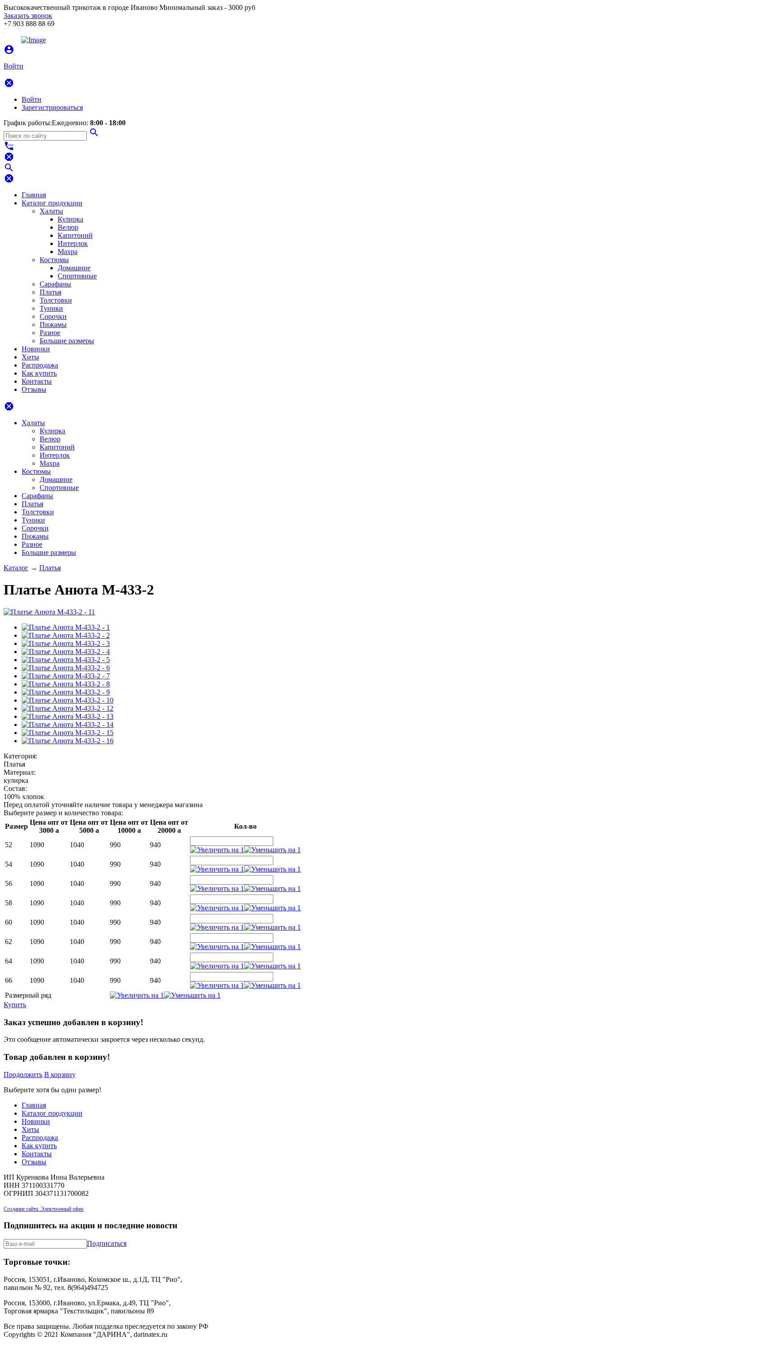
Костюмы (54, 259)
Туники (51, 308)
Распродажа (40, 365)
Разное (50, 332)
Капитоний (75, 235)
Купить (15, 1004)
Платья (50, 292)
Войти (31, 99)
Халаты (51, 211)
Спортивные (77, 276)
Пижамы (53, 324)
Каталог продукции (52, 203)
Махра (67, 251)
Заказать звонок (28, 15)
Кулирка (70, 219)
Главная (34, 195)
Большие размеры (67, 341)
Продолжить (23, 1074)
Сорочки (53, 316)
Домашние (74, 268)
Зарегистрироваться (52, 107)
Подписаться (107, 1243)
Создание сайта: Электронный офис (44, 1209)
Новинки (36, 349)
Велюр (68, 227)
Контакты (37, 381)
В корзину (60, 1074)
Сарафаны (55, 284)
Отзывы (34, 389)
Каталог (16, 568)
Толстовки (56, 300)
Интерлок (73, 243)
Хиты (30, 357)
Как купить (39, 373)
